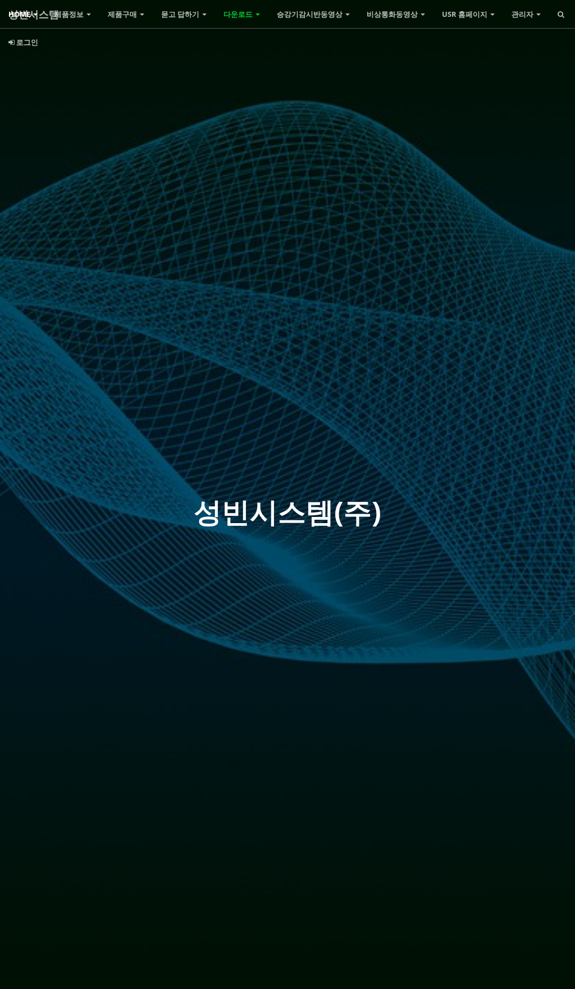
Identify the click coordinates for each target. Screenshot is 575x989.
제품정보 (69, 14)
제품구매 (123, 14)
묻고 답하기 (181, 14)
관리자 (523, 14)
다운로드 (238, 14)
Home (20, 14)
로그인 (26, 42)
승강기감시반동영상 (310, 14)
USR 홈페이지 (465, 14)
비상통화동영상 (393, 14)
